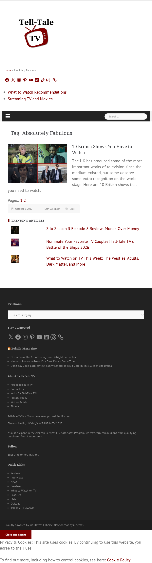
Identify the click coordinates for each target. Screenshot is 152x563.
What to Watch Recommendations (37, 92)
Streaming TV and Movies (30, 99)
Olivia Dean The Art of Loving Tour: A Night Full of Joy (43, 357)
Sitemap (15, 406)
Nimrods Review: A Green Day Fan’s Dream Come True (43, 361)
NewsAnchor (61, 525)
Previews (16, 486)
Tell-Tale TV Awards (22, 508)
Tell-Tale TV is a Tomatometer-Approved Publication (39, 416)
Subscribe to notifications (23, 454)
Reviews (15, 473)
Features (16, 495)
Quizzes (15, 503)
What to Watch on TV (23, 490)
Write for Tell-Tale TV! (24, 393)
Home (8, 70)
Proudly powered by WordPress (23, 525)
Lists (72, 209)
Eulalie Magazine (24, 348)
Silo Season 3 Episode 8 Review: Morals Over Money (92, 228)
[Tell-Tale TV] (36, 31)
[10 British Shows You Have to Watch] (37, 163)
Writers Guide (19, 402)
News (14, 482)
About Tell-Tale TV (22, 384)
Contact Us (17, 389)
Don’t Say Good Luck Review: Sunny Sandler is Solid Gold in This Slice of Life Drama (61, 366)
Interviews (17, 477)
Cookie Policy (119, 560)
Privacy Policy (19, 397)
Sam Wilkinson (52, 209)
